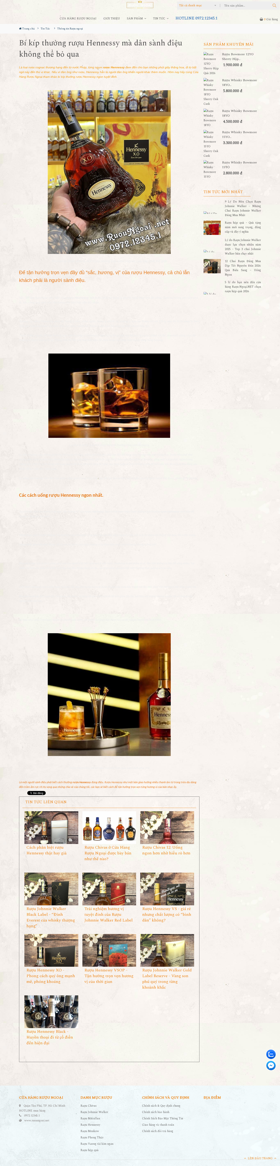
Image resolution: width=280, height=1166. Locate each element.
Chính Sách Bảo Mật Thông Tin (162, 1118)
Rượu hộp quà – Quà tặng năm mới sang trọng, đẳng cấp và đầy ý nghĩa (243, 227)
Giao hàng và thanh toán (158, 1125)
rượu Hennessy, (148, 272)
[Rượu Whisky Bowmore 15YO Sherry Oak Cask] (213, 144)
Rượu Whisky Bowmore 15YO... (239, 134)
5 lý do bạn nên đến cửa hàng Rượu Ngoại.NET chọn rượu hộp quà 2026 (243, 286)
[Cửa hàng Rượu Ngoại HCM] (140, 4)
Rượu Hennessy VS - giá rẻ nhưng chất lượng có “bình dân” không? (166, 914)
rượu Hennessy (169, 511)
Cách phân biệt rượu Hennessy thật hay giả (46, 850)
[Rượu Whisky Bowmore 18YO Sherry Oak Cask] (213, 92)
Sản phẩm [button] (135, 18)
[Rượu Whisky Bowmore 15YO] (213, 169)
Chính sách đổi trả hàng (157, 1131)
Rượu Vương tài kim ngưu (97, 1144)
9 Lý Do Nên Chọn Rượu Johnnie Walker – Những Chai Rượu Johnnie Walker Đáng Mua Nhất (243, 208)
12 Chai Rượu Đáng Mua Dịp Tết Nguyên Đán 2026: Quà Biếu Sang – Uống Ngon (243, 268)
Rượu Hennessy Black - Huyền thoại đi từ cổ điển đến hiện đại (49, 1037)
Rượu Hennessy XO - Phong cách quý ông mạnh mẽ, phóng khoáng (50, 976)
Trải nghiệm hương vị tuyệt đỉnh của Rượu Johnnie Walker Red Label (108, 914)
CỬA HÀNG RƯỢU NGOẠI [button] (78, 18)
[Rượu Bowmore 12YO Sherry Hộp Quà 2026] (213, 63)
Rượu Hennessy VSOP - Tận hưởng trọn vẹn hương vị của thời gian (108, 976)
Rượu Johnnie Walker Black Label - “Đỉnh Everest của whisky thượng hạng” (50, 917)
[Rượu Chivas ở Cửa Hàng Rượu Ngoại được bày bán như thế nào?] (109, 828)
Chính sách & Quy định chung (161, 1106)
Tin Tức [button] (159, 18)
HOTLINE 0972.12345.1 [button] (196, 18)
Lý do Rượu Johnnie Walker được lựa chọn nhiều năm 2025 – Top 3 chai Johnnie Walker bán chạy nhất (243, 247)
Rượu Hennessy (90, 1125)
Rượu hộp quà (90, 1150)
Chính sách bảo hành (155, 1112)
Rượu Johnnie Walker (94, 1112)
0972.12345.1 (32, 1115)
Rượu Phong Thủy (92, 1137)
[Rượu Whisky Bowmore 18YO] (213, 118)
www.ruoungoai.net (36, 1120)
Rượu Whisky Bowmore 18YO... (239, 82)
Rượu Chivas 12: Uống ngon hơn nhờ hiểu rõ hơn (166, 850)
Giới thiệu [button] (111, 18)
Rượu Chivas (89, 1106)
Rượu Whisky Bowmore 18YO (239, 113)
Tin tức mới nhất (223, 192)
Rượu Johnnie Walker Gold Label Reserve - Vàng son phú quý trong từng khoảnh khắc (167, 978)
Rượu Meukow (90, 1131)
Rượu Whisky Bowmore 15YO (239, 165)
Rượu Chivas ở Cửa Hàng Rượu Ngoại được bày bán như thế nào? (107, 853)
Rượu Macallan (90, 1118)
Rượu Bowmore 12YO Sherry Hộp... (238, 56)
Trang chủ (28, 29)
